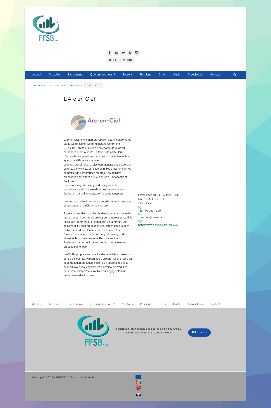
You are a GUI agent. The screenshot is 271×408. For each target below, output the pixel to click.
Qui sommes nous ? (102, 74)
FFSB (65, 377)
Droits (162, 74)
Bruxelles (76, 85)
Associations (195, 74)
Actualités (54, 74)
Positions (145, 74)
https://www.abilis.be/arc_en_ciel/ (158, 224)
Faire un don (199, 332)
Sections (127, 74)
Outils (176, 74)
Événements (75, 74)
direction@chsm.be (150, 217)
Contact (215, 74)
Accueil (36, 74)
